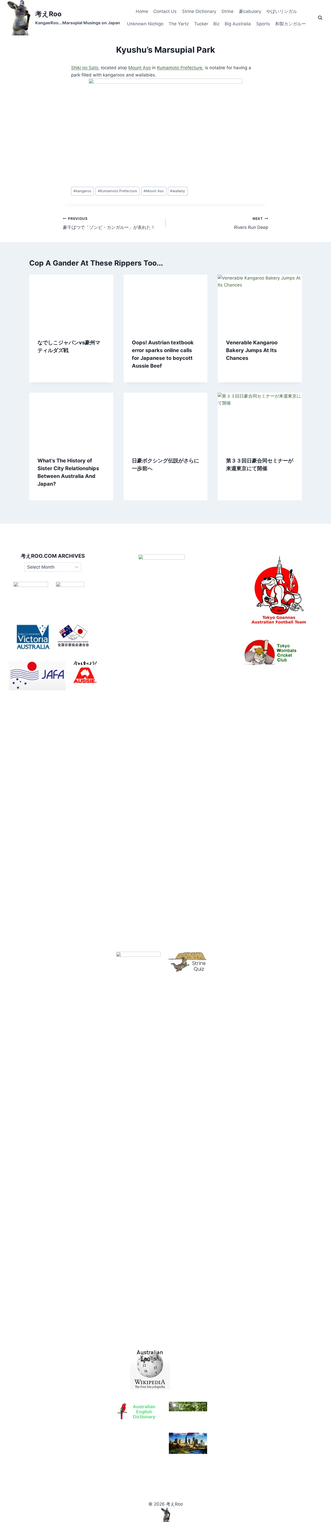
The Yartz (179, 23)
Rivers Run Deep (251, 223)
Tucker (201, 23)
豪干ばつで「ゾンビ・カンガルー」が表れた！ (109, 223)
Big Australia (238, 23)
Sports (263, 23)
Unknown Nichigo (145, 23)
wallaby (177, 191)
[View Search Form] (320, 17)
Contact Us (165, 11)
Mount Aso (139, 67)
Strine (227, 11)
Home (142, 11)
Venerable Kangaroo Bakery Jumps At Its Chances (251, 350)
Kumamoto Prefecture (179, 67)
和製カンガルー (290, 23)
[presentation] (71, 302)
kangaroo (82, 191)
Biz (216, 23)
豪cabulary (250, 11)
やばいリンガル (281, 11)
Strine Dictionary (199, 11)
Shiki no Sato (84, 67)
